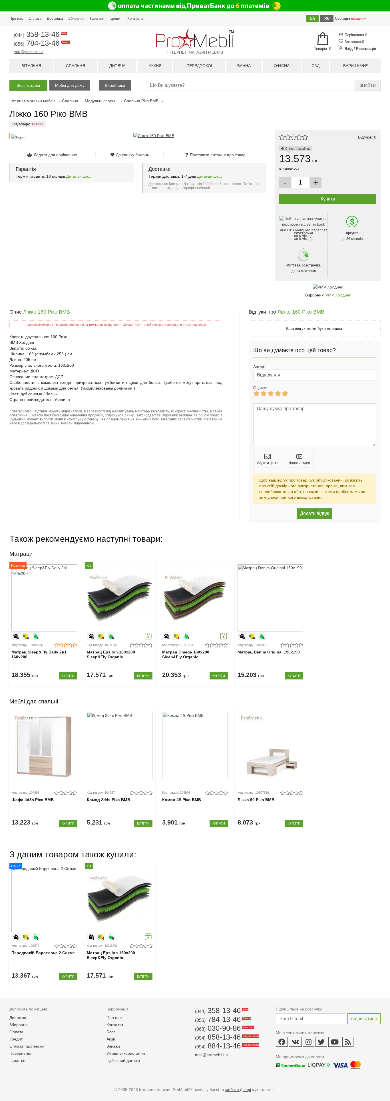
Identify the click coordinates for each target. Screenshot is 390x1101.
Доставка (55, 18)
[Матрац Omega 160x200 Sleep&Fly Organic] (195, 597)
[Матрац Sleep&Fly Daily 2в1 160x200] (44, 597)
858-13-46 (226, 1037)
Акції (110, 1039)
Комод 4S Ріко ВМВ (181, 799)
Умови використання (125, 1053)
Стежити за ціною (297, 148)
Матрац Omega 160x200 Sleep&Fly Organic (185, 654)
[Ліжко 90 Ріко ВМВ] (270, 745)
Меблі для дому (70, 85)
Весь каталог (29, 85)
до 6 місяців (303, 236)
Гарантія (97, 18)
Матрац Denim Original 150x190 (269, 652)
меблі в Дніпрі (238, 1089)
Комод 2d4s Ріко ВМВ (108, 799)
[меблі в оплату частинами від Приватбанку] (195, 5)
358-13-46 (40, 34)
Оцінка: (260, 388)
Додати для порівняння (55, 155)
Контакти (135, 18)
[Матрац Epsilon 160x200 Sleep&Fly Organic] (119, 597)
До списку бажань (132, 155)
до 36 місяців (352, 236)
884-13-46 (226, 1046)
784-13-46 (41, 43)
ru (326, 18)
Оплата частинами (27, 1046)
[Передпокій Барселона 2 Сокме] (44, 898)
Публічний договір (123, 1060)
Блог (110, 1032)
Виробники (115, 85)
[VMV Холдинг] (328, 287)
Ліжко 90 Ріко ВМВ (256, 799)
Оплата (35, 18)
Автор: (259, 366)
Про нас (16, 18)
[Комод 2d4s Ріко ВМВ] (119, 745)
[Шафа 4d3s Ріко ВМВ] (44, 745)
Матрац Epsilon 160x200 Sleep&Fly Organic (111, 654)
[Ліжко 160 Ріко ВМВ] (153, 135)
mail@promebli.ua (28, 52)
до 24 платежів (303, 268)
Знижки (113, 1046)
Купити (68, 675)
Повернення (21, 1053)
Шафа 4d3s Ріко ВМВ (32, 799)
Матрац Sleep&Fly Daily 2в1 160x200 (39, 654)
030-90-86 (223, 1028)
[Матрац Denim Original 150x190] (270, 597)
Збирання (76, 18)
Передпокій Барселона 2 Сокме (43, 952)
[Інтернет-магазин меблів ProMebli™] (195, 39)
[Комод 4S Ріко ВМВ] (195, 745)
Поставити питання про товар (218, 155)
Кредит (116, 18)
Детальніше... (78, 176)
